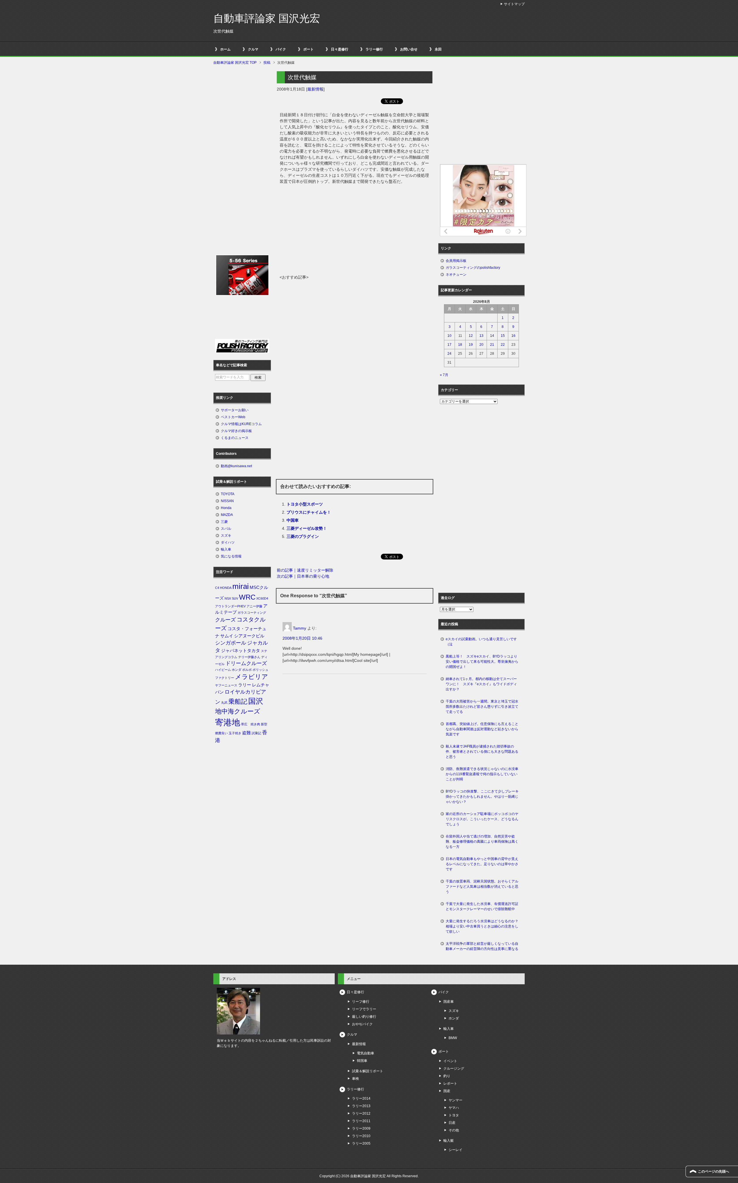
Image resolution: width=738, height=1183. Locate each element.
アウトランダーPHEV (230, 606)
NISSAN (227, 501)
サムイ (226, 636)
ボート (308, 49)
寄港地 (227, 722)
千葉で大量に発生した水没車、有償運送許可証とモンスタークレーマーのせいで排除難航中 (482, 906)
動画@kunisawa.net (236, 466)
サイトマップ (514, 4)
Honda (226, 508)
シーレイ (455, 1150)
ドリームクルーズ (246, 663)
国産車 (448, 1002)
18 (460, 345)
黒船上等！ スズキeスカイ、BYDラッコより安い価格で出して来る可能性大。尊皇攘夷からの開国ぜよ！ (482, 661)
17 (449, 345)
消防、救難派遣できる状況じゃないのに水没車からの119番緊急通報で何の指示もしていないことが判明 (482, 774)
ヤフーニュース (226, 685)
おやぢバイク (362, 1024)
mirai (240, 586)
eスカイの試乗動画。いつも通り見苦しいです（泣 (481, 641)
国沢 (255, 701)
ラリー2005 (361, 1143)
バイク (281, 49)
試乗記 (256, 733)
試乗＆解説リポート (367, 1071)
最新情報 (315, 89)
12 (471, 336)
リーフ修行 (360, 1002)
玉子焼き (235, 733)
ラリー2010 (361, 1136)
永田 (438, 49)
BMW (453, 1038)
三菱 (224, 522)
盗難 (246, 733)
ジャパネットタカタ (240, 650)
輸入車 (226, 549)
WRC (247, 597)
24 (449, 354)
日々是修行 (339, 49)
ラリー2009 (361, 1128)
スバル (226, 529)
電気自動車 (365, 1053)
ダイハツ (228, 542)
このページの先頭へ (713, 1171)
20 (481, 345)
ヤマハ (454, 1108)
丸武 (224, 702)
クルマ (253, 49)
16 (513, 336)
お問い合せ (408, 49)
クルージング (453, 1068)
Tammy (299, 628)
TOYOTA (227, 494)
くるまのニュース (234, 438)
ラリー (244, 685)
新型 (264, 724)
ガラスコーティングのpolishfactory (473, 268)
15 (503, 336)
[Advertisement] (355, 231)
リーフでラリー (364, 1009)
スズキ (226, 536)
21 (492, 345)
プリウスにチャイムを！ (309, 512)
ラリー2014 (361, 1098)
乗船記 (237, 701)
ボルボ (247, 669)
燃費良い (221, 733)
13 (481, 336)
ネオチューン (456, 275)
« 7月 (444, 375)
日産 (452, 1123)
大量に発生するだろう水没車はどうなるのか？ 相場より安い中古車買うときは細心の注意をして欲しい (484, 926)
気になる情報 (231, 556)
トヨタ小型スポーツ (305, 504)
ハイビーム (223, 669)
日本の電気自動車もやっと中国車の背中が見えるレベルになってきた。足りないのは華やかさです (482, 864)
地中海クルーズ (237, 711)
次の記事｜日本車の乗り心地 (303, 576)
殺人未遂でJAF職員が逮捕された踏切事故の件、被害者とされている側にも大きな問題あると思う (482, 751)
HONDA (225, 587)
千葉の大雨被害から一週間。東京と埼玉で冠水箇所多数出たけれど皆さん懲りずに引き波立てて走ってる (482, 706)
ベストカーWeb (233, 417)
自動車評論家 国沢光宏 (266, 18)
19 (471, 345)
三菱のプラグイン (303, 536)
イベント (450, 1061)
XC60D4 (262, 598)
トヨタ (454, 1115)
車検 (355, 1079)
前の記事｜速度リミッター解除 (305, 570)
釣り (446, 1076)
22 (503, 345)
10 (449, 336)
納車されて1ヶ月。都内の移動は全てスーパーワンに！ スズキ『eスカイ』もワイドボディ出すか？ (481, 684)
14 (492, 336)
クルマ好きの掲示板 (236, 431)
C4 (217, 587)
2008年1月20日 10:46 (302, 638)
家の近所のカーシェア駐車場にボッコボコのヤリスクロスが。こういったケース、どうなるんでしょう (482, 819)
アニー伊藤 (254, 606)
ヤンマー (455, 1100)
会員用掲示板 (456, 261)
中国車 (293, 520)
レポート (450, 1083)
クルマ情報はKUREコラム (241, 424)
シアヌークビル (249, 636)
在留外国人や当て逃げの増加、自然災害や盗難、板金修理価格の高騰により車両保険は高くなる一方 (482, 841)
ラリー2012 (361, 1113)
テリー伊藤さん (249, 657)
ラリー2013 (361, 1106)
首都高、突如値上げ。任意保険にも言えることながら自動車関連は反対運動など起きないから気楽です (482, 729)
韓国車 (362, 1061)
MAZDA (227, 515)
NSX (228, 598)
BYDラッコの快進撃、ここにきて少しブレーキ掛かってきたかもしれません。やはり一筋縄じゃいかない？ (482, 796)
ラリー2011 (361, 1121)
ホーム (225, 49)
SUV (235, 598)
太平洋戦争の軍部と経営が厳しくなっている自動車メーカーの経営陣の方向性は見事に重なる (482, 946)
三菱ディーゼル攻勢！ (307, 528)
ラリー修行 (374, 49)
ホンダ (236, 669)
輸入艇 (448, 1141)
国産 (446, 1091)
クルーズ (225, 620)
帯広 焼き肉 (250, 724)
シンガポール (230, 643)
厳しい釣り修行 (364, 1017)
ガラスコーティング (252, 612)
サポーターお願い (234, 410)
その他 (454, 1130)
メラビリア (251, 676)
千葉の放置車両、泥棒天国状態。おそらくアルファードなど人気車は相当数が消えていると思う (482, 886)
